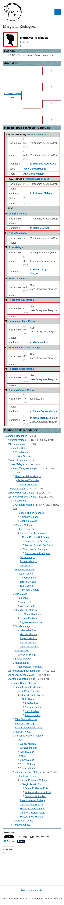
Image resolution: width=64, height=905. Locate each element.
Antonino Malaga (36, 134)
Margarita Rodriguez (37, 179)
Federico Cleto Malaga (21, 369)
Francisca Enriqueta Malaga (24, 347)
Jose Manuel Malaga (34, 168)
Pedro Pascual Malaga (21, 300)
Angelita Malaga (18, 233)
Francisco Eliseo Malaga (22, 321)
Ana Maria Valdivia (33, 173)
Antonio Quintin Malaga (22, 390)
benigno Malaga (18, 213)
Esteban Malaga (18, 278)
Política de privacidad (32, 890)
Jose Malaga (16, 247)
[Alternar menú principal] (57, 12)
